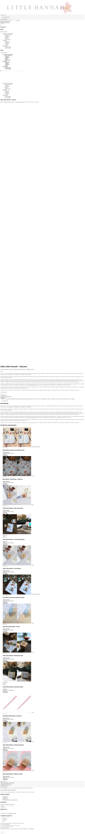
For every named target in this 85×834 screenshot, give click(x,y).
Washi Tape (5, 45)
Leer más (5, 541)
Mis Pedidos (5, 796)
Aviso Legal (5, 798)
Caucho (49, 398)
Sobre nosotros (6, 17)
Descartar (32, 828)
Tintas (6, 44)
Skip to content (3, 31)
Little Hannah (8, 46)
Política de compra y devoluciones (10, 799)
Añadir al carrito (3, 395)
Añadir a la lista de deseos (6, 396)
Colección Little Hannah (8, 33)
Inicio (1, 102)
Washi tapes (7, 39)
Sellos (6, 38)
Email (1, 805)
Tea (70, 398)
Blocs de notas (8, 34)
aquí (75, 383)
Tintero (72, 398)
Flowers (60, 398)
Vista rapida (5, 455)
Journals (64, 398)
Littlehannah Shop (12, 813)
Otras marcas (8, 47)
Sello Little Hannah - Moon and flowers (8, 369)
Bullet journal (44, 398)
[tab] (44, 400)
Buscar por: (2, 20)
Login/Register (3, 19)
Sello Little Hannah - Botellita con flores (25, 369)
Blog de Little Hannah (33, 385)
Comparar (2, 397)
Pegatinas (7, 36)
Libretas (7, 35)
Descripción (5, 400)
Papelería (5, 40)
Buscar (18, 20)
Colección (53, 398)
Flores (57, 398)
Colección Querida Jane (20, 102)
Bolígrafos (7, 41)
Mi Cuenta (5, 797)
